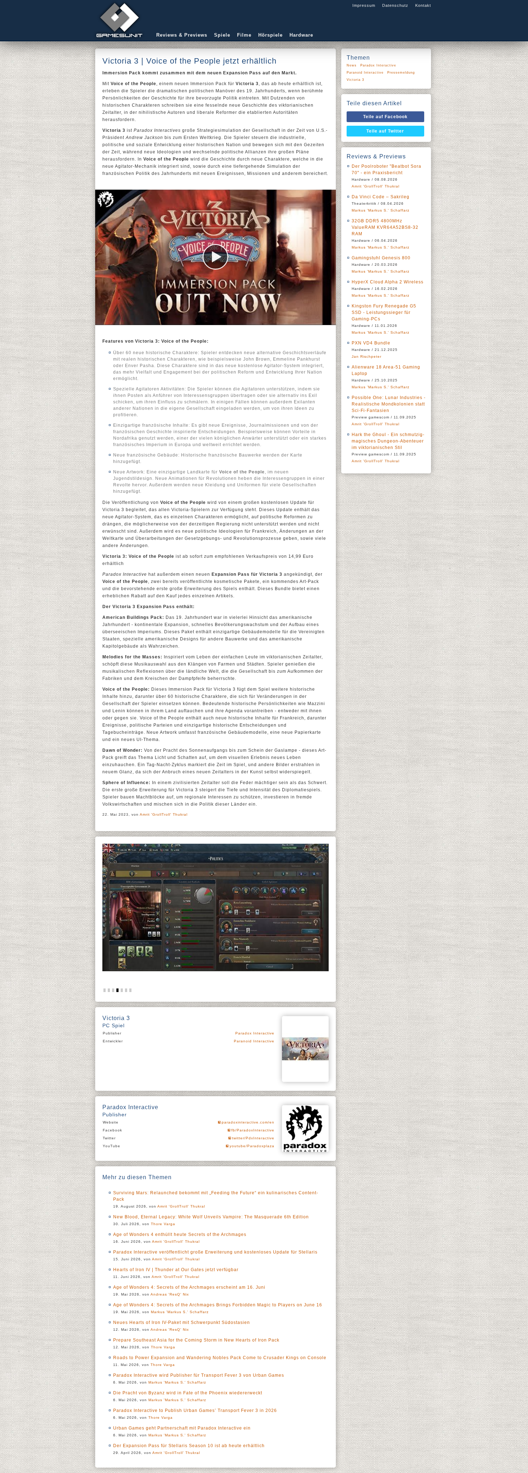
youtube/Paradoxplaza (252, 1146)
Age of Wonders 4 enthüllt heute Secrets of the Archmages (179, 1234)
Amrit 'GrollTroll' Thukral (163, 814)
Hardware (301, 35)
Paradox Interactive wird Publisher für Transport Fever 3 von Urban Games (198, 1375)
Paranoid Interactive (254, 1041)
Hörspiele (270, 35)
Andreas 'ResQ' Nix (169, 1294)
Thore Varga (163, 1224)
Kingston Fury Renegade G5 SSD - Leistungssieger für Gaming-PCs (384, 312)
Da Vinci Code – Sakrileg (380, 196)
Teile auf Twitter (385, 131)
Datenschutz (395, 5)
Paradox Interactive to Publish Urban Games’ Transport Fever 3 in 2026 (195, 1410)
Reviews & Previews (181, 35)
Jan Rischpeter (366, 356)
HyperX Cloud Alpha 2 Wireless (387, 281)
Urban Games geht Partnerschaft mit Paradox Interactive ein (182, 1428)
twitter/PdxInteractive (253, 1138)
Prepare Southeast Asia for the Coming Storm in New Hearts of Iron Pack (196, 1340)
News (352, 65)
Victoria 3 (355, 80)
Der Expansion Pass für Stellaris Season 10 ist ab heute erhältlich (189, 1445)
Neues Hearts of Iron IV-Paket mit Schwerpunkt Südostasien (181, 1322)
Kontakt (423, 5)
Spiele (222, 35)
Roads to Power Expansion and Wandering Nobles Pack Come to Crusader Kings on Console (219, 1357)
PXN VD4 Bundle (371, 343)
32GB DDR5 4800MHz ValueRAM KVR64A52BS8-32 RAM (385, 227)
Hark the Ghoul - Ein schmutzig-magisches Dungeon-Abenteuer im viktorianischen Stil (388, 441)
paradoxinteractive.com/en (248, 1122)
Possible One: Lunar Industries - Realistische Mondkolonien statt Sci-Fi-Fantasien (389, 404)
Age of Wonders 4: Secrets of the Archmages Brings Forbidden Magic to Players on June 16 (217, 1304)
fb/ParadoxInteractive (252, 1130)
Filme (244, 35)
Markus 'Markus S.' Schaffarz (180, 1312)
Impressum (363, 5)
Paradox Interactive (254, 1033)
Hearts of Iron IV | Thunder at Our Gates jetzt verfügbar (175, 1269)
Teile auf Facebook (385, 116)
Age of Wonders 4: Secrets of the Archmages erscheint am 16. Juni (189, 1287)
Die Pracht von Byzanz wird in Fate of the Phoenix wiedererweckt (187, 1392)
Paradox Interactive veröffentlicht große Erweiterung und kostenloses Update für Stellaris (215, 1252)
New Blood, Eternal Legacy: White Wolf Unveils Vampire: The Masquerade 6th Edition (211, 1216)
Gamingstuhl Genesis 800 (381, 257)
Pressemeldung (401, 72)
